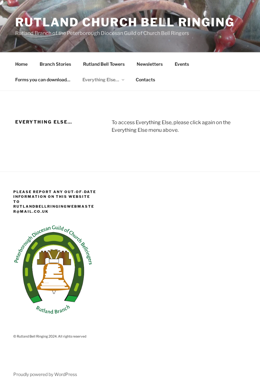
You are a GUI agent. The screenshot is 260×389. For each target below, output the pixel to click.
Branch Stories (55, 64)
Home (21, 64)
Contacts (145, 79)
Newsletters (150, 64)
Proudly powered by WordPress (45, 374)
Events (182, 64)
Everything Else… (100, 79)
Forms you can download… (42, 79)
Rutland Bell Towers (104, 64)
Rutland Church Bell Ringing (125, 22)
